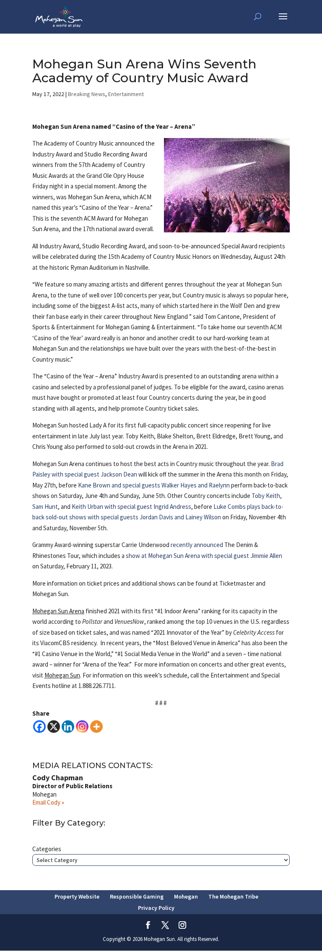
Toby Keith (266, 496)
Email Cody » (48, 802)
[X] (53, 726)
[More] (96, 726)
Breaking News (86, 94)
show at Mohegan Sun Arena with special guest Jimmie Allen (204, 556)
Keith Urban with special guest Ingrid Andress (131, 507)
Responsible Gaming (137, 896)
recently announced (197, 545)
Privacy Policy (156, 908)
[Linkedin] (68, 726)
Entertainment (126, 94)
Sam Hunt (45, 507)
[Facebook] (39, 726)
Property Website (77, 896)
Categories (46, 849)
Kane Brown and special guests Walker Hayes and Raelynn (154, 485)
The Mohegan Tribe (233, 896)
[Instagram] (82, 726)
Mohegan (186, 896)
